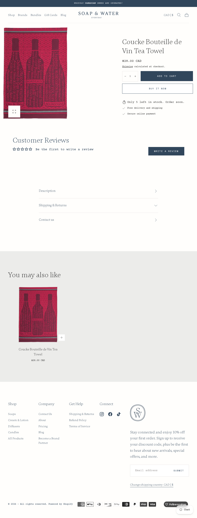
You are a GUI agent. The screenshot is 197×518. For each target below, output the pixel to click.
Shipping (127, 66)
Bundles (36, 15)
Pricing (43, 426)
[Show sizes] (61, 337)
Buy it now (157, 88)
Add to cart (166, 76)
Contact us (46, 220)
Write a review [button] (166, 151)
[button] (168, 15)
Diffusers (14, 426)
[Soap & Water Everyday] (140, 413)
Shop (11, 15)
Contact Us (45, 414)
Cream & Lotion (18, 420)
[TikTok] (118, 414)
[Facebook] (110, 414)
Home (10, 29)
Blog (63, 15)
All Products (15, 438)
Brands (22, 15)
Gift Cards (50, 15)
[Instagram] (102, 414)
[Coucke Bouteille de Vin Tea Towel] (38, 314)
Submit (179, 470)
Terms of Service (79, 426)
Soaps (12, 414)
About (42, 420)
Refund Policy (78, 420)
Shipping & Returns (81, 414)
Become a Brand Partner (48, 441)
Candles (13, 432)
